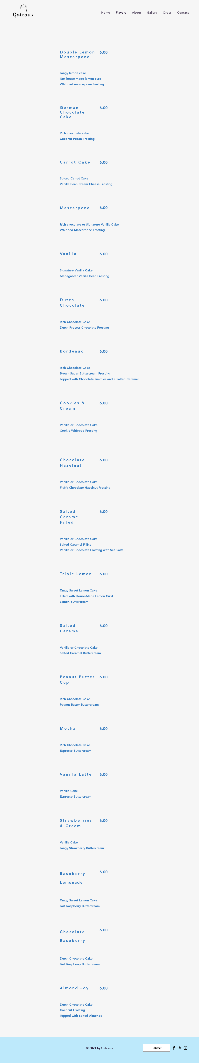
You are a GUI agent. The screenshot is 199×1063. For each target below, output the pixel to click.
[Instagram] (185, 1048)
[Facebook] (173, 1048)
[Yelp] (179, 1048)
